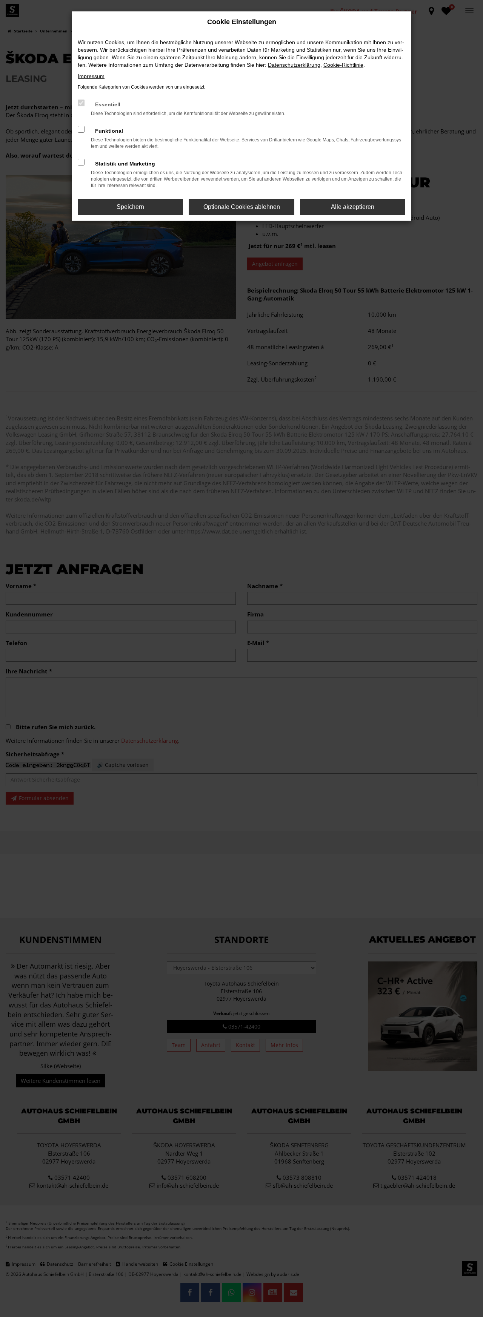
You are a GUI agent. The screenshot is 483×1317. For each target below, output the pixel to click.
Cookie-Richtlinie (343, 65)
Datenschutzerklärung (294, 65)
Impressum (91, 76)
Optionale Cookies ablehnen (241, 207)
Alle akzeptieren (352, 207)
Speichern (130, 207)
